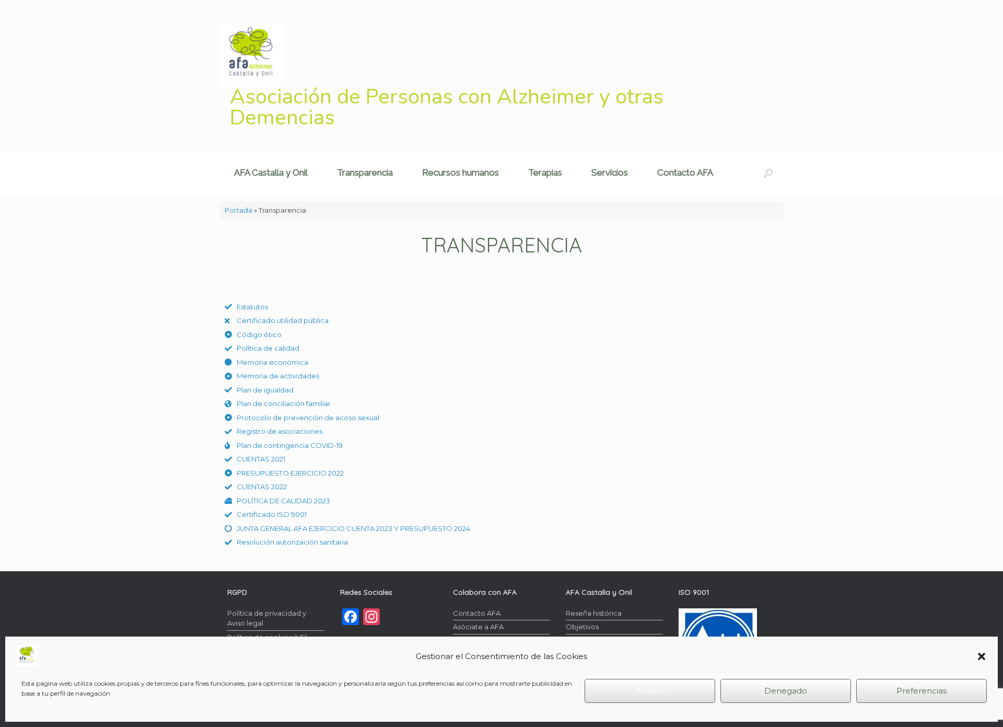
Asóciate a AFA (478, 626)
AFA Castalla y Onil (271, 172)
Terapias (545, 172)
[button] (981, 656)
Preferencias (921, 691)
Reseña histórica (594, 613)
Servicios (609, 172)
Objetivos (582, 626)
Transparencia (365, 172)
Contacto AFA (685, 172)
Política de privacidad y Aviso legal (266, 618)
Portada (238, 210)
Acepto (650, 691)
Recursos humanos (460, 172)
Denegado (785, 691)
